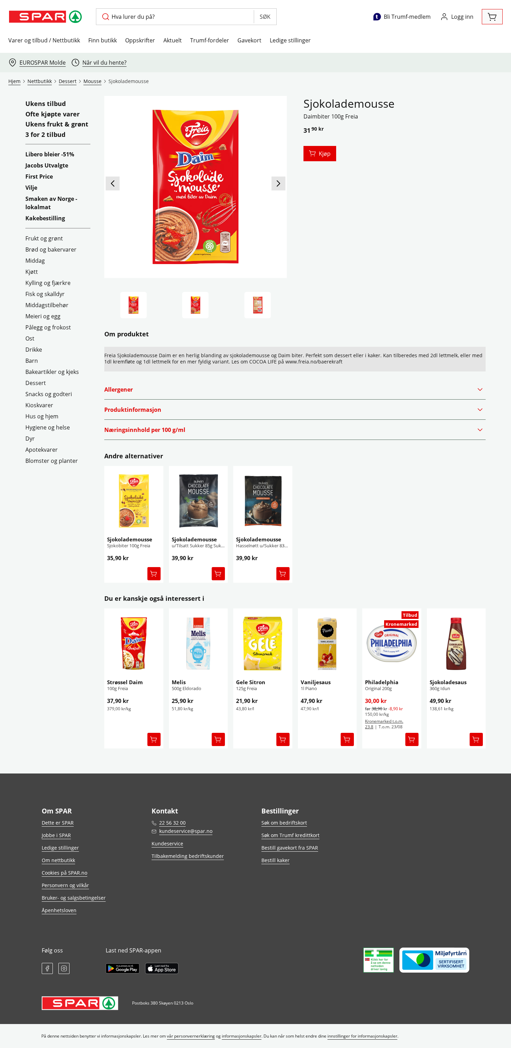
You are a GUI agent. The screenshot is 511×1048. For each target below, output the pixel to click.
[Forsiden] (195, 305)
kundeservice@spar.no (185, 831)
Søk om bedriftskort (284, 822)
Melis (179, 682)
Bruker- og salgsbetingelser (74, 897)
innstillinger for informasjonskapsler (362, 1036)
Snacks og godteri (48, 394)
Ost (29, 338)
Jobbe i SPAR (56, 835)
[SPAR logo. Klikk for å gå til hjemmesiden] (46, 17)
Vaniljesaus (316, 682)
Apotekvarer (41, 449)
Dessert (35, 383)
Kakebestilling (45, 218)
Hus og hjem (41, 416)
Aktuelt (172, 40)
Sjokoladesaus (448, 682)
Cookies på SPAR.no (64, 872)
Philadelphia (381, 682)
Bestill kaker (275, 860)
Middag (35, 260)
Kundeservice (167, 843)
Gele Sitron (250, 682)
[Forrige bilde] (113, 183)
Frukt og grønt (44, 238)
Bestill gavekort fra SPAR (289, 847)
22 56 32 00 (172, 822)
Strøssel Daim (125, 682)
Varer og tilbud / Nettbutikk (44, 40)
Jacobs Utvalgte (46, 165)
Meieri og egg (42, 316)
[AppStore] (162, 968)
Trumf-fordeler (209, 40)
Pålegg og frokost (48, 327)
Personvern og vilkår (65, 885)
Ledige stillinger (290, 40)
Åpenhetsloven (59, 910)
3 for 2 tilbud (45, 135)
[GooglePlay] (122, 968)
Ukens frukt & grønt (56, 124)
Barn (31, 361)
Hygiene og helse (47, 427)
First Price (39, 176)
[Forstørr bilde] (195, 187)
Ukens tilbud (45, 104)
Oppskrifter (140, 40)
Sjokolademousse (129, 539)
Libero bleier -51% (49, 154)
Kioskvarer (39, 405)
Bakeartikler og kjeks (52, 372)
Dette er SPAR (58, 822)
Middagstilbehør (46, 305)
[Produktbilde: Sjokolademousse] (133, 305)
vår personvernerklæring (191, 1036)
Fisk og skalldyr (45, 294)
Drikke (33, 349)
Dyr (30, 438)
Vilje (31, 187)
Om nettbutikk (58, 860)
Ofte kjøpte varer (52, 114)
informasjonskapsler (241, 1036)
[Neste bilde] (278, 183)
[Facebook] (47, 968)
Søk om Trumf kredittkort (290, 835)
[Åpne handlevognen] (492, 16)
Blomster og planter (51, 461)
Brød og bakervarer (50, 249)
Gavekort (249, 40)
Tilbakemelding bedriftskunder (188, 856)
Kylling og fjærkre (48, 283)
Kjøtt (31, 272)
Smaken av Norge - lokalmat (51, 203)
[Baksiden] (257, 305)
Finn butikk (102, 40)
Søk (265, 17)
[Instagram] (64, 968)
